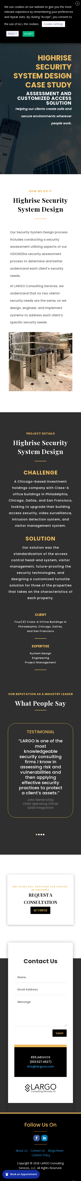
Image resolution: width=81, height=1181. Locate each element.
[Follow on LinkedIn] (44, 1138)
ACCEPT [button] (28, 33)
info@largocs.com (40, 1066)
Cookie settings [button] (53, 24)
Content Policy (41, 1155)
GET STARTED (40, 910)
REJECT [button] (12, 33)
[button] (36, 834)
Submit (60, 1033)
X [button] (77, 3)
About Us (23, 1150)
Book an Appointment (23, 1174)
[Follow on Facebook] (36, 1138)
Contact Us (39, 1150)
